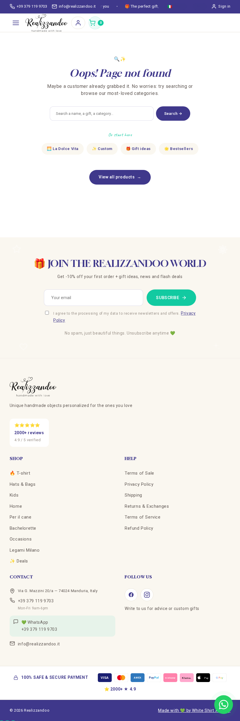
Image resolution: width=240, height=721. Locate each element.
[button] (95, 22)
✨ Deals (19, 561)
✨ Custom (102, 148)
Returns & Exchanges (147, 506)
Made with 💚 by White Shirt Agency (194, 710)
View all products (120, 177)
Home (16, 506)
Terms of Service (143, 517)
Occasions (21, 539)
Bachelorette (23, 528)
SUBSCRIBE (167, 297)
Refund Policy (139, 528)
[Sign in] (78, 23)
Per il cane (21, 517)
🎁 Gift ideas (138, 148)
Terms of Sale (139, 473)
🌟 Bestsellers (178, 148)
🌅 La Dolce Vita (62, 148)
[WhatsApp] (223, 704)
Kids (14, 495)
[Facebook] (131, 594)
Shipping (133, 495)
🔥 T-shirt (20, 473)
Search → (173, 113)
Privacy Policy (139, 484)
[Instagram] (146, 594)
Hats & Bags (23, 484)
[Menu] (16, 23)
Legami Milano (25, 550)
